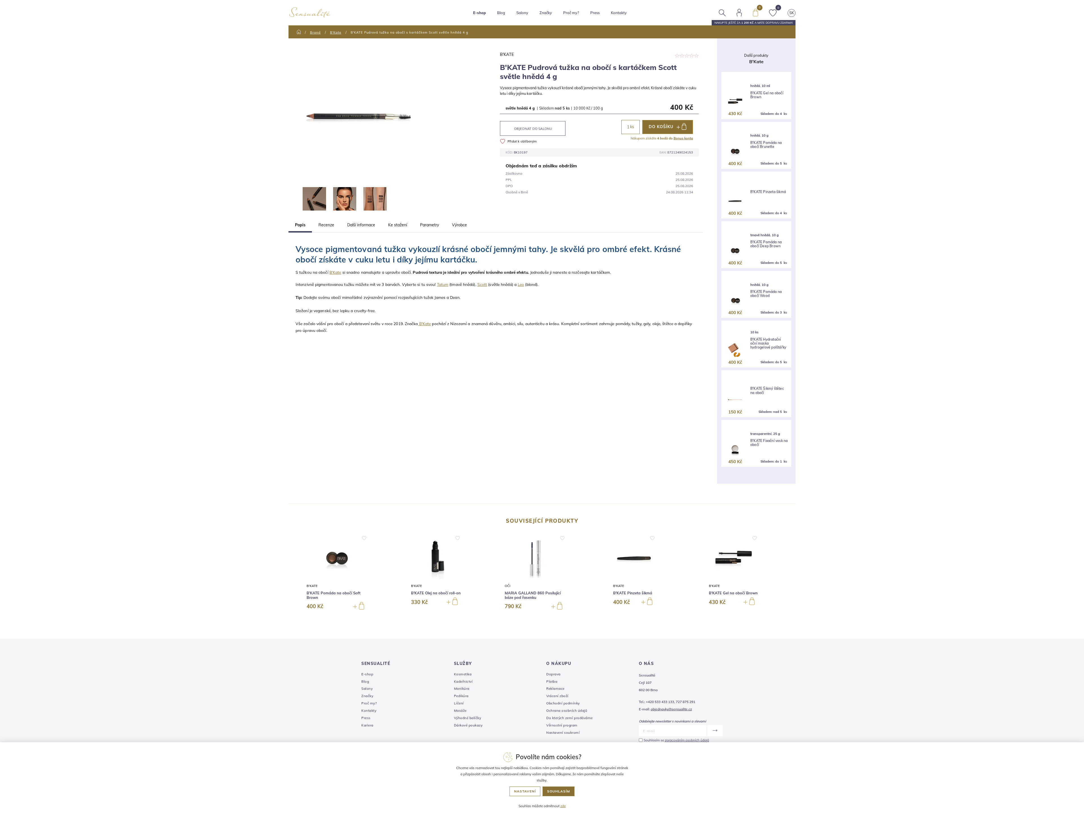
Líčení (459, 703)
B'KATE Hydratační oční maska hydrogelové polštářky (768, 344)
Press (595, 12)
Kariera (367, 725)
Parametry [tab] (429, 224)
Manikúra (461, 688)
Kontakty (619, 12)
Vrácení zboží (557, 696)
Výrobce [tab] (459, 224)
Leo (521, 284)
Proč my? (571, 12)
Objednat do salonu (533, 128)
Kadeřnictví (463, 681)
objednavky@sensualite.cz (671, 709)
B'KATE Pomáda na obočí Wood (766, 294)
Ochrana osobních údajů (566, 710)
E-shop (367, 674)
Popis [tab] (300, 224)
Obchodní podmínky (563, 703)
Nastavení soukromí (563, 732)
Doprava (553, 674)
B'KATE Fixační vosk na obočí (769, 443)
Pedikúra (461, 696)
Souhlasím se (676, 740)
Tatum (443, 284)
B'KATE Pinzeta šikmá (768, 192)
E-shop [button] (479, 12)
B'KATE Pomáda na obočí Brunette (766, 145)
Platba (551, 681)
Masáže (460, 710)
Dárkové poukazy (468, 725)
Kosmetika (463, 674)
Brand (315, 32)
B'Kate (335, 32)
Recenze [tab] (326, 224)
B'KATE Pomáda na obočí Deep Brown (766, 244)
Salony (367, 688)
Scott (482, 284)
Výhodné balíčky (467, 718)
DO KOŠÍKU (661, 126)
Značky (545, 12)
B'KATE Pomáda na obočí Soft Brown (333, 595)
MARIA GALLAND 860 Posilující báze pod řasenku (533, 595)
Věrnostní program (562, 725)
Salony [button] (522, 12)
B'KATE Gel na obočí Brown (766, 95)
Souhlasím (558, 791)
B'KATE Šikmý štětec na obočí (767, 391)
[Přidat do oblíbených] (364, 538)
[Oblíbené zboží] (773, 12)
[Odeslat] (715, 730)
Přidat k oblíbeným (522, 141)
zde (563, 806)
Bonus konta (683, 138)
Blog (501, 12)
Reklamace (555, 688)
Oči (507, 586)
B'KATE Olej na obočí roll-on (436, 593)
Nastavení (525, 791)
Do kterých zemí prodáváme (569, 718)
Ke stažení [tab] (397, 224)
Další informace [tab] (361, 224)
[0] (755, 12)
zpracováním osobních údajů (687, 740)
